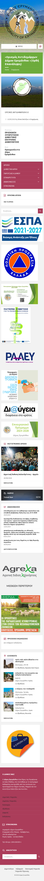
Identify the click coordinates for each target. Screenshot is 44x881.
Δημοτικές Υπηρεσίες (9, 797)
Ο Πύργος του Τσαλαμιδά (24, 689)
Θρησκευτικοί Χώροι (32, 668)
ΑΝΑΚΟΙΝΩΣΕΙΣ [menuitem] (10, 182)
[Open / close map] (40, 46)
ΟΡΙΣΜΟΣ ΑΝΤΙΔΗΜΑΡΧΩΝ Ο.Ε (17, 112)
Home (7, 70)
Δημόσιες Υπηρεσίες (9, 801)
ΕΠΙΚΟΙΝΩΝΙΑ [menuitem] (9, 186)
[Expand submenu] (38, 169)
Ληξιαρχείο (19, 869)
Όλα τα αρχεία (8, 202)
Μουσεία (28, 713)
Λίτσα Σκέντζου (23, 119)
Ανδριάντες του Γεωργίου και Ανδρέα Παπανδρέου (26, 674)
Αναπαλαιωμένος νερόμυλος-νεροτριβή (26, 704)
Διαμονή (5, 813)
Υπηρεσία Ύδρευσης (22, 871)
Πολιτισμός (6, 805)
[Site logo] (22, 39)
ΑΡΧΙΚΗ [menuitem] (7, 165)
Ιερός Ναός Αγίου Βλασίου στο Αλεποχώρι (26, 661)
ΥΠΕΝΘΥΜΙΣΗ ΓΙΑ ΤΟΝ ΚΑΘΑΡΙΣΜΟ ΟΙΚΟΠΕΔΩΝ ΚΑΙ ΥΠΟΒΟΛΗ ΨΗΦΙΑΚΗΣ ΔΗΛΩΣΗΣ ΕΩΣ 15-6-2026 (21, 512)
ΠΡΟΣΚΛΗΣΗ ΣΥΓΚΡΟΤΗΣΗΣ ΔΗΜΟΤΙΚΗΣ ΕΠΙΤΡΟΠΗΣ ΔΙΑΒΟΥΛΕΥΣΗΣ (12, 137)
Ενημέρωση (15, 70)
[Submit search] (40, 211)
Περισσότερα (8, 718)
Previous (8, 130)
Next (6, 147)
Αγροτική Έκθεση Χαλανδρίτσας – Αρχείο (21, 474)
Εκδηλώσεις (6, 816)
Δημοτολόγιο (9, 869)
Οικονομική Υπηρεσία (32, 869)
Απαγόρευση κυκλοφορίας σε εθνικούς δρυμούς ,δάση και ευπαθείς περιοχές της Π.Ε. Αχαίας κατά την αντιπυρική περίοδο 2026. (22, 532)
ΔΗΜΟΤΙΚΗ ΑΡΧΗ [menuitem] (10, 169)
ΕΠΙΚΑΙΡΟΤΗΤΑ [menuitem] (10, 177)
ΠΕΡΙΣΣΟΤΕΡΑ (8, 483)
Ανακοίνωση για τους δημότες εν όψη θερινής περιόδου (21, 541)
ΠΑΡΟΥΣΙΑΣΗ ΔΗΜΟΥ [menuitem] (12, 173)
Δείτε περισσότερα (10, 549)
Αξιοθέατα (20, 668)
